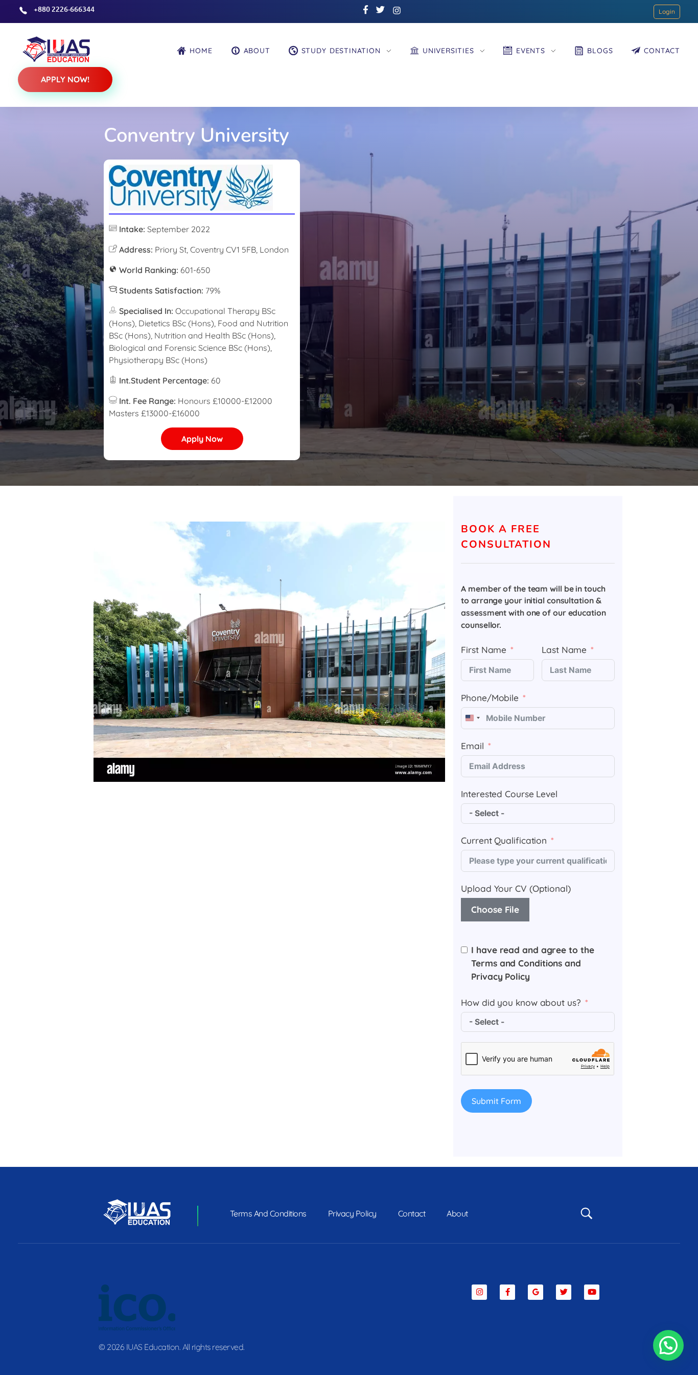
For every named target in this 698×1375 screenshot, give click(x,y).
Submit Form (496, 1101)
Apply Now (202, 439)
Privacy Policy (500, 976)
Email (472, 745)
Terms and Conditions (516, 963)
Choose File (495, 909)
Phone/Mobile (490, 697)
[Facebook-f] (507, 1292)
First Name (483, 649)
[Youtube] (591, 1292)
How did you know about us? (520, 1002)
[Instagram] (479, 1292)
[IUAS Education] (56, 49)
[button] (668, 1345)
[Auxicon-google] (535, 1292)
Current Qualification (504, 840)
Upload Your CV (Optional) (516, 888)
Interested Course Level (509, 793)
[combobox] (472, 718)
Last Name (564, 649)
